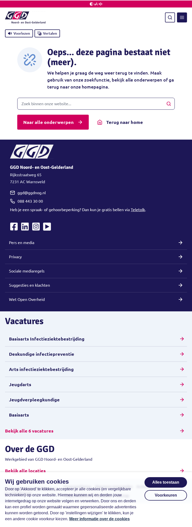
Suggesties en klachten (29, 285)
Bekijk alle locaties (25, 470)
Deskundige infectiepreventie (41, 353)
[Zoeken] (170, 17)
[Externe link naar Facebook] (14, 227)
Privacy (15, 257)
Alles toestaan (165, 482)
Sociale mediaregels (26, 271)
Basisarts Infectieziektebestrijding (46, 338)
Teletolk (138, 209)
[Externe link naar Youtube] (47, 227)
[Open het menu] (182, 17)
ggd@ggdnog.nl (32, 192)
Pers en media (21, 242)
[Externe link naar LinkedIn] (25, 227)
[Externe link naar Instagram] (36, 227)
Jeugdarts (20, 384)
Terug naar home (124, 122)
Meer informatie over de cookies (99, 519)
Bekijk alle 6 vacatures (29, 430)
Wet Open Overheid (27, 299)
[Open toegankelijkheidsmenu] (96, 3)
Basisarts (19, 414)
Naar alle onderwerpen (48, 122)
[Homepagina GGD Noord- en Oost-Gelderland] (25, 17)
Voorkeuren (166, 495)
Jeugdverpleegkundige (34, 399)
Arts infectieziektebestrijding (41, 369)
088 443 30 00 (30, 201)
